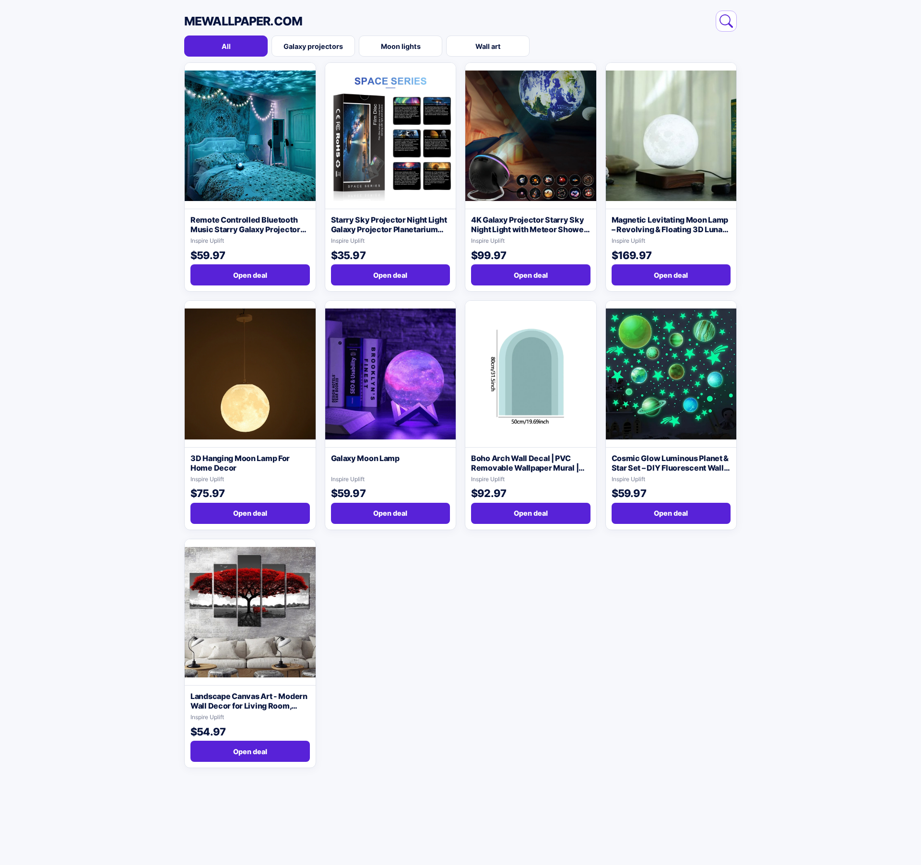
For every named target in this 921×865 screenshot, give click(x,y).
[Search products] (726, 21)
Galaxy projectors (313, 46)
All (226, 46)
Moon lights (401, 46)
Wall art (488, 46)
